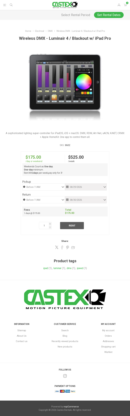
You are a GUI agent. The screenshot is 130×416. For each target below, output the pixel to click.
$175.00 (33, 157)
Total (68, 209)
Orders (108, 335)
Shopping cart (108, 346)
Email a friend (73, 247)
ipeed (80, 268)
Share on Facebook (62, 247)
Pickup (26, 181)
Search (65, 330)
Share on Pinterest (67, 247)
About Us (21, 335)
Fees (27, 209)
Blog (65, 335)
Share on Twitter (56, 247)
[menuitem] (21, 330)
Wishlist (108, 352)
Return (26, 194)
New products (65, 346)
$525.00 (76, 157)
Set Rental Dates (108, 15)
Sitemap (21, 330)
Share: (65, 241)
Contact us (21, 341)
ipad (45, 268)
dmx (69, 268)
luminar (57, 268)
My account (108, 330)
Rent (72, 225)
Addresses (108, 341)
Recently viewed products (65, 341)
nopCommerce (71, 406)
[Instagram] (65, 375)
